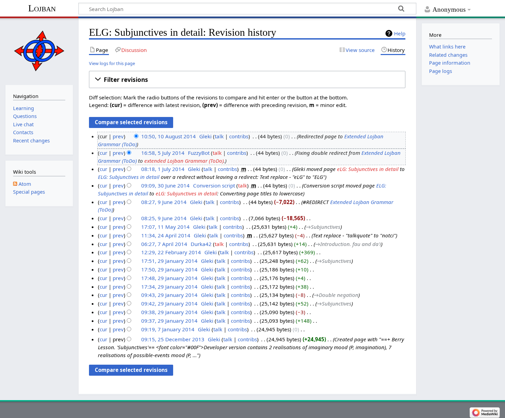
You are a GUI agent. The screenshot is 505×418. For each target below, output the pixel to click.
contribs (238, 136)
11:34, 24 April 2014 (165, 235)
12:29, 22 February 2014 (171, 252)
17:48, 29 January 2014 (169, 278)
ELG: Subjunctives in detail (128, 176)
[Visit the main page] (39, 50)
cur (103, 152)
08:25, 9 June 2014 (164, 218)
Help (399, 33)
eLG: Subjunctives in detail (368, 168)
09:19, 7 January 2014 (167, 329)
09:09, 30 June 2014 (165, 185)
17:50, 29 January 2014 (169, 269)
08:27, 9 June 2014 (164, 202)
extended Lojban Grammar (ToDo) (184, 160)
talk (219, 136)
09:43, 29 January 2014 (169, 294)
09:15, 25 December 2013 (172, 339)
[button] (247, 79)
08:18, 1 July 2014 (162, 168)
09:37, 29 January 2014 (169, 320)
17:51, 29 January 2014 (169, 260)
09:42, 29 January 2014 (169, 303)
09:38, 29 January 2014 (169, 312)
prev (118, 136)
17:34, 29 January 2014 (169, 286)
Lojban (42, 8)
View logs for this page (112, 63)
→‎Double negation (336, 294)
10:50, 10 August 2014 (168, 136)
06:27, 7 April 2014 (164, 243)
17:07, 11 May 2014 (165, 226)
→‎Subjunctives (323, 226)
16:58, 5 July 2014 (162, 152)
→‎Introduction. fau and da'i (348, 243)
